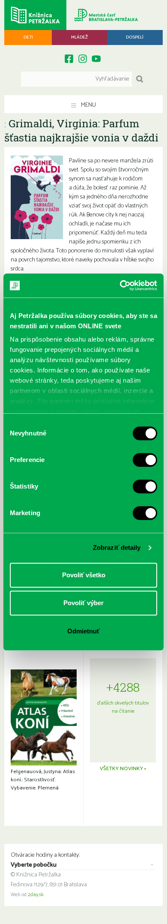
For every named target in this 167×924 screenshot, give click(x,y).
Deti (28, 37)
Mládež (79, 37)
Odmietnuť (83, 631)
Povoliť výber (83, 602)
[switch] (145, 460)
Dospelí (134, 37)
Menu (88, 105)
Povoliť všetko (83, 575)
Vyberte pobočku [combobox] (34, 865)
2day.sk (36, 895)
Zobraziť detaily (117, 547)
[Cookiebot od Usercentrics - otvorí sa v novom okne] (120, 285)
